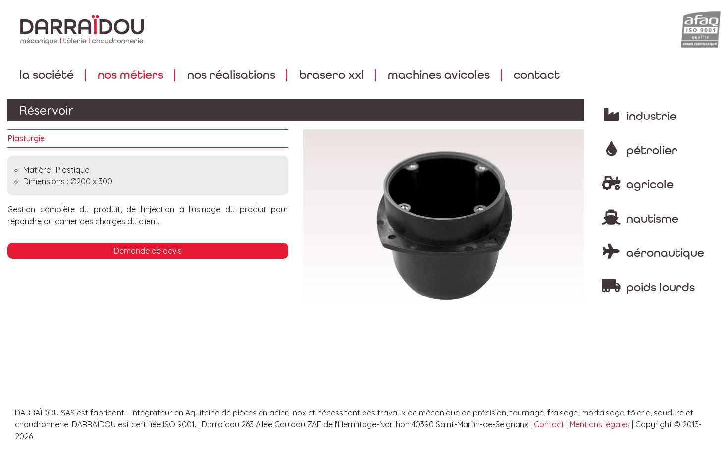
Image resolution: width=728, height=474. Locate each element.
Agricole (649, 185)
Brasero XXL (331, 75)
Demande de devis (148, 251)
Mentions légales (600, 424)
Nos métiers (130, 75)
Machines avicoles (439, 75)
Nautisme (651, 219)
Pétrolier (650, 150)
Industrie (650, 116)
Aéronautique (664, 253)
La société (46, 75)
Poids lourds (659, 287)
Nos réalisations (231, 75)
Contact (537, 75)
